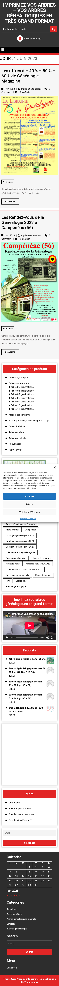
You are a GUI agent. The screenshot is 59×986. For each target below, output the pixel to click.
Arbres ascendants (19, 383)
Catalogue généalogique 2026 (20, 547)
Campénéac (30, 529)
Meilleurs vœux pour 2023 (38, 563)
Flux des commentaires (21, 814)
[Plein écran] (52, 637)
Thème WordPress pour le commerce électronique (29, 979)
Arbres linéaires (17, 426)
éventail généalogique (16, 586)
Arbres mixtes (16, 432)
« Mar (9, 895)
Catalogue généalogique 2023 (20, 541)
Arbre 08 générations (22, 398)
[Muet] (47, 637)
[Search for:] (29, 944)
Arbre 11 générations (22, 408)
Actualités (8, 182)
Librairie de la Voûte (41, 558)
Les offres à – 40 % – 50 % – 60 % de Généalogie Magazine (28, 76)
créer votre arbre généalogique (20, 552)
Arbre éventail (12, 529)
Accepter (29, 496)
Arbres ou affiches (18, 438)
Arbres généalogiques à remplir (20, 524)
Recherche (53, 29)
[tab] (3, 50)
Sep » (17, 895)
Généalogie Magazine (16, 558)
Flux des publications (20, 808)
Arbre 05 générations (22, 387)
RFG (8, 581)
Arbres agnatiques (18, 377)
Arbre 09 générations (22, 401)
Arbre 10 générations (22, 405)
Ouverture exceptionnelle (17, 575)
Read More (8, 200)
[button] (54, 467)
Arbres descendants (20, 414)
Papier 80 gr (15, 449)
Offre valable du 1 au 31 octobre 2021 (24, 569)
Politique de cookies (28, 519)
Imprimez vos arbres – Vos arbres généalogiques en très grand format (29, 13)
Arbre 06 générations (22, 390)
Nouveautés (15, 443)
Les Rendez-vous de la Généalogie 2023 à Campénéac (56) (22, 222)
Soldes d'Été (21, 581)
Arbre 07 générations (22, 394)
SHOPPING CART (33, 38)
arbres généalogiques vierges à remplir (29, 420)
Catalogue (11, 924)
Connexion (14, 802)
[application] (29, 625)
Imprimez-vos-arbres (31, 89)
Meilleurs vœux (13, 563)
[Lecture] (6, 637)
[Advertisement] (29, 754)
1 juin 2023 (9, 89)
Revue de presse (43, 575)
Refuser (30, 504)
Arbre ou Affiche (14, 914)
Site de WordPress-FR (20, 820)
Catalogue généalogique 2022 (20, 535)
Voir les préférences (29, 512)
